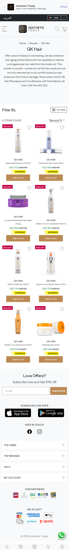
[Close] (4, 7)
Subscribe (58, 391)
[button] (57, 120)
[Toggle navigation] (4, 29)
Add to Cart (18, 177)
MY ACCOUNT (12, 477)
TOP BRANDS (12, 456)
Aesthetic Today (39, 536)
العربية (7, 18)
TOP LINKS (10, 445)
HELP (7, 467)
